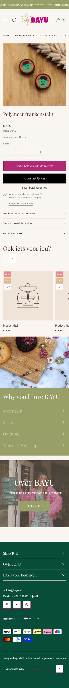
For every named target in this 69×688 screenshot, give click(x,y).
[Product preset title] (28, 295)
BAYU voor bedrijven (20, 575)
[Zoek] (14, 20)
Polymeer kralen (24, 35)
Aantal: (6, 143)
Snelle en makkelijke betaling (17, 223)
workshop (36, 4)
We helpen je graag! (13, 233)
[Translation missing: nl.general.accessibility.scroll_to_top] (59, 669)
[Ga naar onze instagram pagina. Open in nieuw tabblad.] (7, 605)
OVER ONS (12, 564)
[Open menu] (5, 20)
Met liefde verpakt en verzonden (19, 213)
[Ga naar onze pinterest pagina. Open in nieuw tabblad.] (27, 605)
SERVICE (10, 553)
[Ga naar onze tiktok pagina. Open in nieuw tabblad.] (17, 605)
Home (6, 35)
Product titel (10, 325)
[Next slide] (12, 258)
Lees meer (34, 506)
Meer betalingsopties (34, 187)
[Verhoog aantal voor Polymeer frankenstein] (40, 152)
